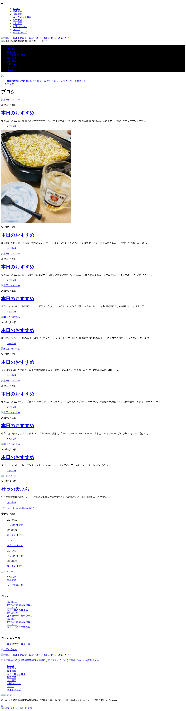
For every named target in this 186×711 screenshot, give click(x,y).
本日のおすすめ (17, 112)
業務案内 (17, 11)
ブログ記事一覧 (15, 585)
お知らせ (11, 126)
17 (14, 508)
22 (28, 508)
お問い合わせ (20, 26)
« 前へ (4, 508)
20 (23, 508)
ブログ (16, 29)
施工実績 (17, 20)
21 (25, 508)
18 (17, 508)
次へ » (33, 508)
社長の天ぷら (15, 489)
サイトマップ (20, 32)
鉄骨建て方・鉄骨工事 (18, 644)
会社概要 (17, 23)
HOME (16, 8)
